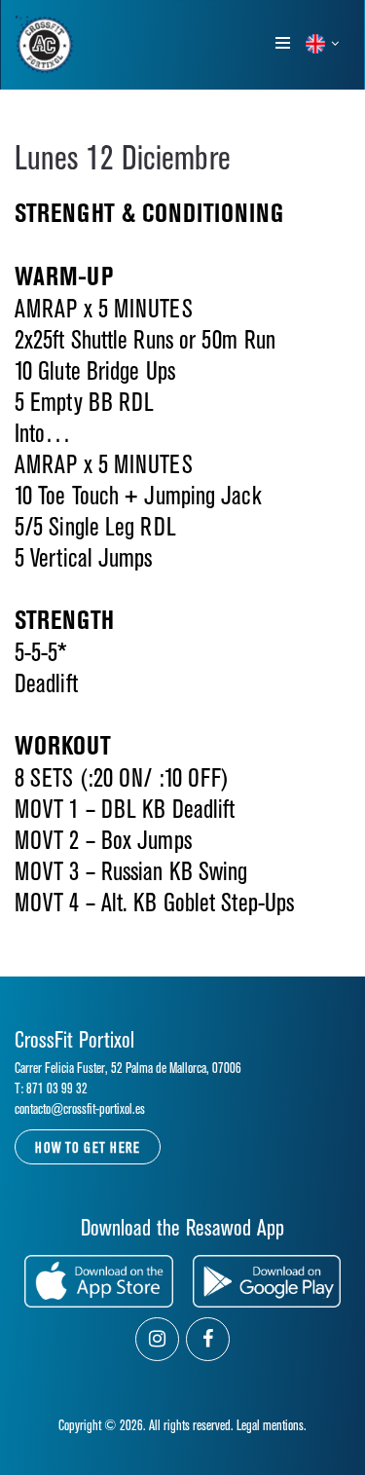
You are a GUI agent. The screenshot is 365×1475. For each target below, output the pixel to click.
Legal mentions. (272, 1426)
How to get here (87, 1148)
